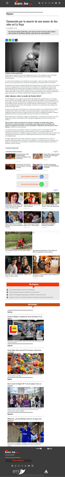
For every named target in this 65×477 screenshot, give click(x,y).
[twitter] (49, 3)
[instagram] (46, 3)
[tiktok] (42, 3)
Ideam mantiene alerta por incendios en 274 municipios (24, 292)
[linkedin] (52, 3)
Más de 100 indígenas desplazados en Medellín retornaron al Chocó (28, 294)
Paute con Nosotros (18, 460)
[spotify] (39, 3)
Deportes (10, 414)
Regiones (9, 14)
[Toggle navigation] (7, 3)
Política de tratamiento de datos (12, 457)
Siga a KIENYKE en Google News (30, 176)
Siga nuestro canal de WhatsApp (30, 184)
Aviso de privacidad (9, 455)
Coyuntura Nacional (12, 148)
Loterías (10, 312)
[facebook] (59, 3)
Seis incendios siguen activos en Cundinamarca (22, 289)
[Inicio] (23, 3)
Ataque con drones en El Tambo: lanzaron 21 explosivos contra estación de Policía (31, 297)
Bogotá (10, 379)
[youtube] (56, 3)
